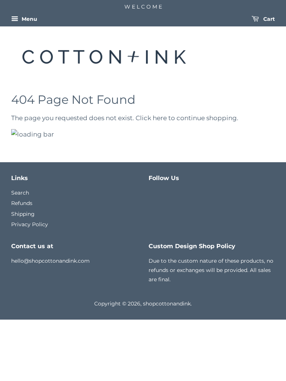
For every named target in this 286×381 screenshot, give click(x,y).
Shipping (23, 214)
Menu (28, 19)
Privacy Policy (29, 224)
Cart (268, 19)
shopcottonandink (167, 303)
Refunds (21, 203)
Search (20, 192)
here (160, 118)
